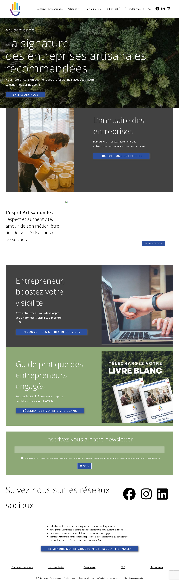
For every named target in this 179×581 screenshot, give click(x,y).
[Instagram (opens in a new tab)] (163, 9)
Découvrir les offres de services (51, 332)
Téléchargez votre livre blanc (50, 411)
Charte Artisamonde (22, 567)
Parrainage (90, 567)
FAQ (123, 567)
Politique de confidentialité (116, 578)
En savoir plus (25, 94)
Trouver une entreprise (121, 156)
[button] (70, 227)
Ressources (156, 567)
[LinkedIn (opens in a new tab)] (168, 9)
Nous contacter (56, 567)
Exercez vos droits (136, 578)
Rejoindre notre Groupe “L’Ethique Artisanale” (89, 549)
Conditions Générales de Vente (91, 578)
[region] (119, 228)
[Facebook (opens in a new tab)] (157, 9)
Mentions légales (70, 578)
